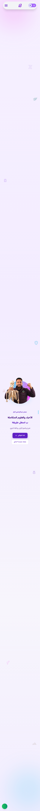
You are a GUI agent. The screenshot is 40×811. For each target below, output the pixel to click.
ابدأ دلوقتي (21, 435)
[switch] (32, 5)
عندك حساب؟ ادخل (20, 442)
